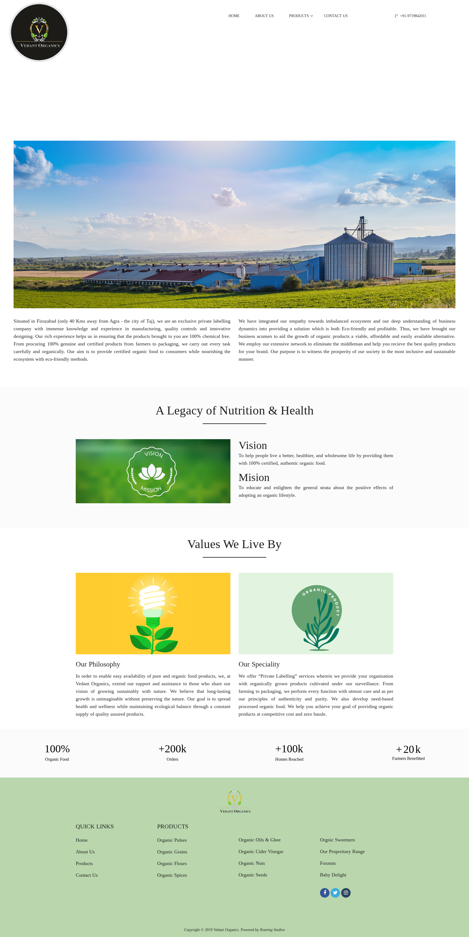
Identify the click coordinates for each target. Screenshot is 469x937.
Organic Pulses (172, 840)
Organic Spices (172, 875)
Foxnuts (328, 863)
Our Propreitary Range (342, 851)
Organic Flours (172, 863)
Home (234, 16)
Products (299, 16)
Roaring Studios (272, 930)
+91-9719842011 (413, 16)
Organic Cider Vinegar (261, 851)
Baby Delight (333, 874)
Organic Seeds (253, 874)
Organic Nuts (252, 863)
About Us (264, 16)
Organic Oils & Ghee (260, 839)
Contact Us (336, 16)
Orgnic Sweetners (337, 839)
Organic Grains (172, 851)
